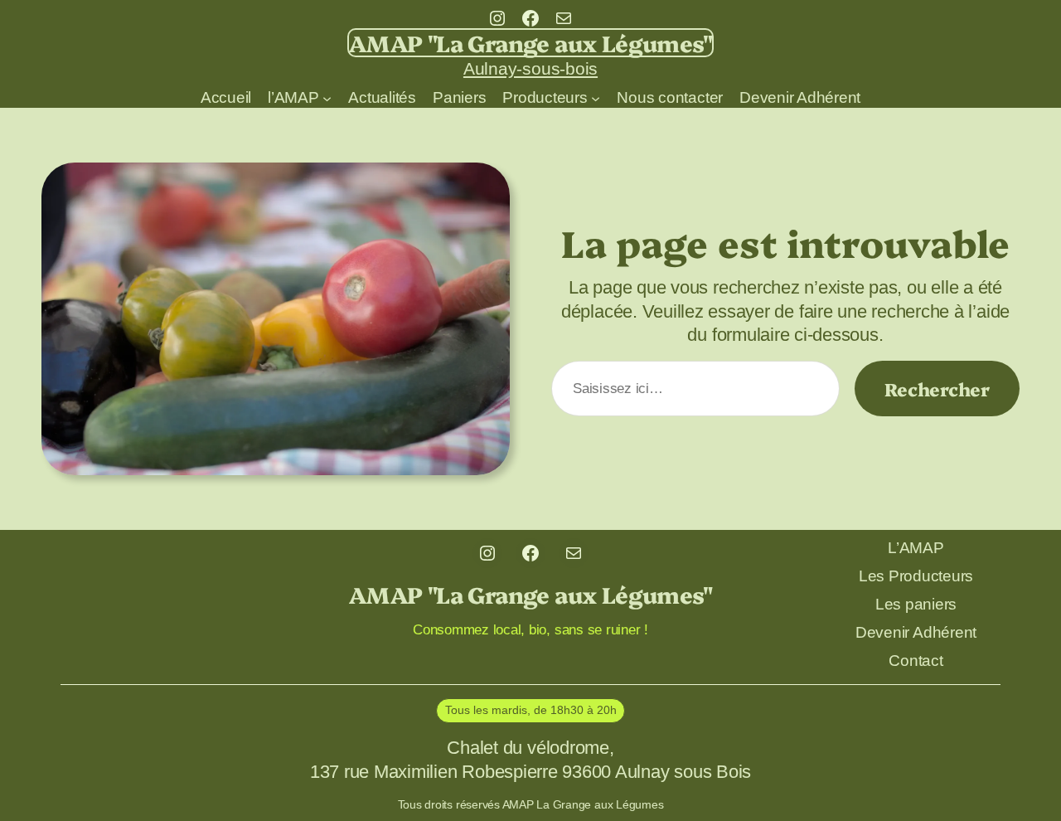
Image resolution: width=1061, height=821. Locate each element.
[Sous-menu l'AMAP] (327, 97)
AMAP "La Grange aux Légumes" (530, 42)
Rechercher (937, 388)
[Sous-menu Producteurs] (595, 97)
